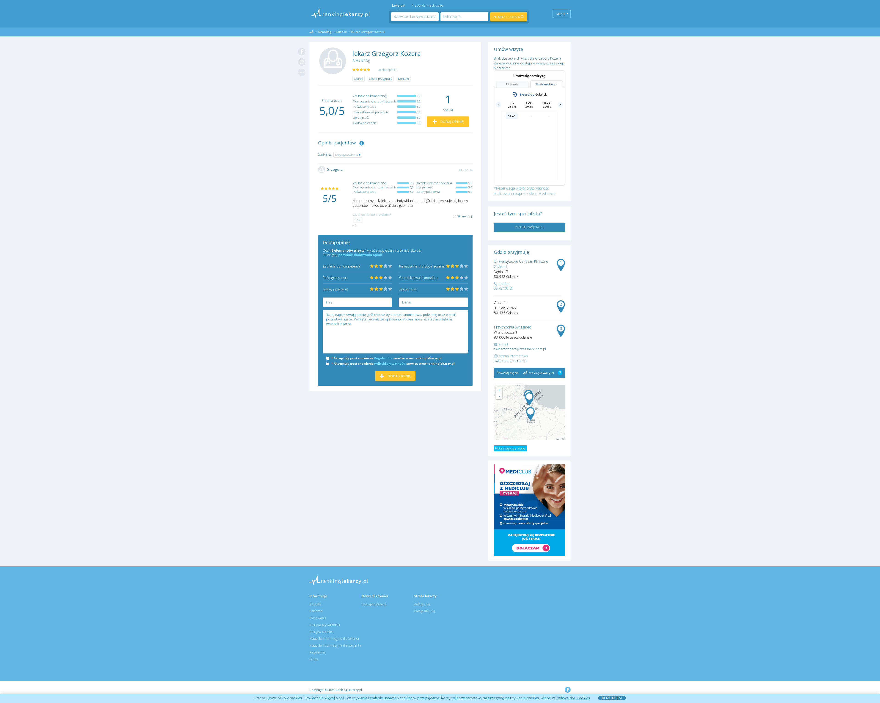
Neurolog (361, 60)
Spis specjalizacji (374, 604)
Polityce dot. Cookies (573, 697)
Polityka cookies (321, 631)
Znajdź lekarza (507, 17)
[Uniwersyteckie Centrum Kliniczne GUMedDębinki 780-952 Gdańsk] (529, 399)
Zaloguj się (422, 604)
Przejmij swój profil (529, 227)
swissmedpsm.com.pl (510, 360)
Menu (560, 14)
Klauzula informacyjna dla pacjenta (335, 645)
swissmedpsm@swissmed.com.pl (520, 349)
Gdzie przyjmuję (380, 79)
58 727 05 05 (503, 288)
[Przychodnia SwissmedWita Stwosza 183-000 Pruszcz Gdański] (530, 414)
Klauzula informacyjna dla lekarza (334, 638)
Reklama (315, 611)
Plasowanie (317, 618)
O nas (313, 659)
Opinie (358, 79)
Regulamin (317, 652)
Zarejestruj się (424, 611)
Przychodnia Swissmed (512, 327)
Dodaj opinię (451, 121)
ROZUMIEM (612, 698)
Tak (357, 220)
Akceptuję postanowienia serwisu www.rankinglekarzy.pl (386, 358)
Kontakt (403, 79)
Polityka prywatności (324, 625)
